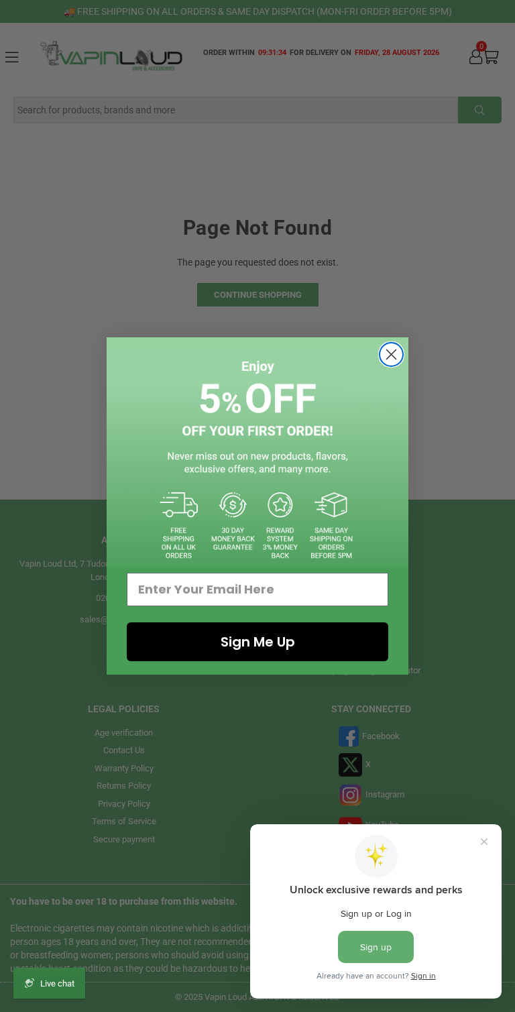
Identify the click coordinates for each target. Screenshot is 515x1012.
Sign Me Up (258, 641)
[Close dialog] (391, 354)
